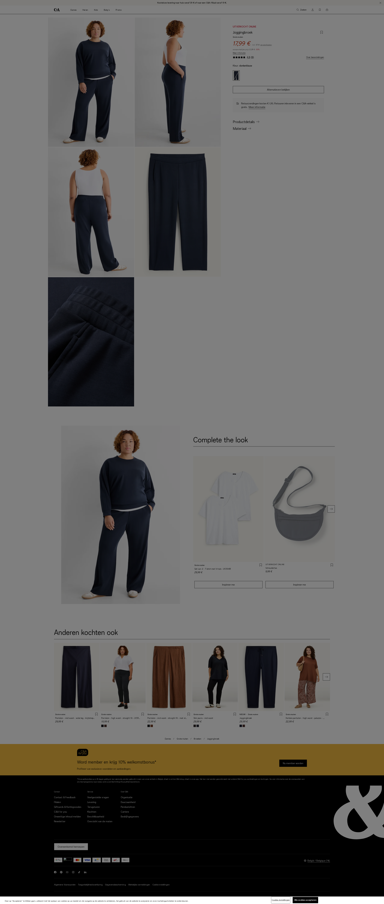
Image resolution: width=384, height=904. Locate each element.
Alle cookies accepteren (305, 900)
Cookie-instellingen (281, 900)
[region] (192, 900)
